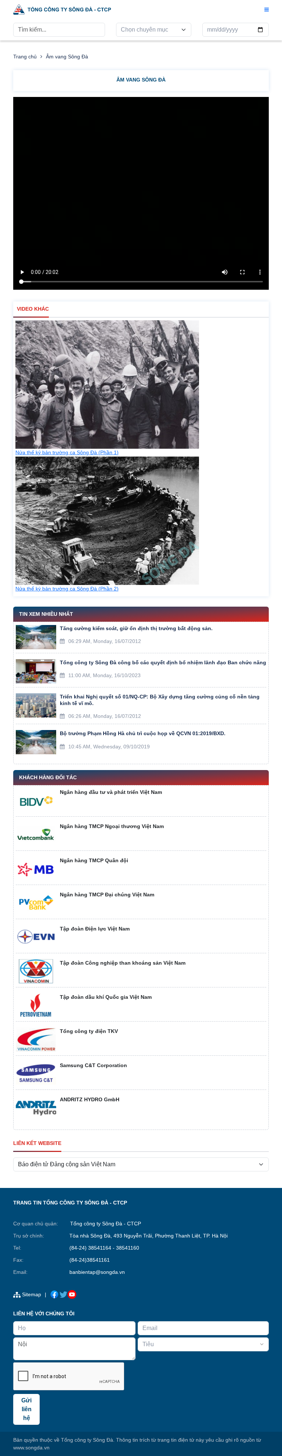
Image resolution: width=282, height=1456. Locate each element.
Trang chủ (25, 56)
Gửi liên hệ (26, 1409)
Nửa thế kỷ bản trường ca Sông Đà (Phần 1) (67, 452)
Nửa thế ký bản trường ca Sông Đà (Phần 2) (67, 589)
